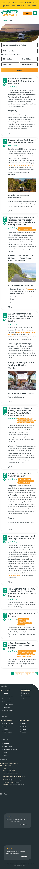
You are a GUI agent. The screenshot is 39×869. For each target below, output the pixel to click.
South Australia (8, 704)
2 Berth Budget (8, 723)
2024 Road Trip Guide (25, 228)
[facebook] (1, 789)
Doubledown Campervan (26, 654)
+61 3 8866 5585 (11, 782)
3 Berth (24, 726)
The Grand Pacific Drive (26, 422)
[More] (10, 133)
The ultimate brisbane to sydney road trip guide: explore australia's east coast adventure (20, 412)
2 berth (24, 723)
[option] (19, 33)
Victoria (6, 693)
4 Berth (6, 729)
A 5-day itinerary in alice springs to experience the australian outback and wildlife (20, 317)
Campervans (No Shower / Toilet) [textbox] (14, 45)
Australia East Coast (25, 418)
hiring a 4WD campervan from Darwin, (20, 165)
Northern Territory (9, 699)
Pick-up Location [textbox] (9, 51)
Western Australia (9, 710)
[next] (36, 673)
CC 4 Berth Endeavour (25, 653)
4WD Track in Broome (25, 623)
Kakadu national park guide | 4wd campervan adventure (22, 141)
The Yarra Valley (24, 482)
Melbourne (29, 289)
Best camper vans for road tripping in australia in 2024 (21, 537)
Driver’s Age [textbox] (7, 64)
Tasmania (7, 707)
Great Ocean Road (24, 479)
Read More (23, 825)
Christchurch (27, 696)
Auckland (26, 693)
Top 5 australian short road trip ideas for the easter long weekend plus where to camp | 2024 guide (22, 221)
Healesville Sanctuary (26, 481)
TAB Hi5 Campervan (24, 656)
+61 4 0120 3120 (14, 784)
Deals (5, 755)
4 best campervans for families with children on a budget (21, 645)
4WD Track (22, 621)
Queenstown (27, 699)
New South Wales (9, 696)
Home (5, 20)
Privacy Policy (8, 746)
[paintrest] (10, 789)
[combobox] (19, 45)
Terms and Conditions (10, 749)
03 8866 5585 (12, 780)
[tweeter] (6, 789)
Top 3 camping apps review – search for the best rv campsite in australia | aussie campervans (22, 592)
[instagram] (14, 789)
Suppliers (6, 743)
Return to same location (11, 55)
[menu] (27, 13)
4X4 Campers (8, 732)
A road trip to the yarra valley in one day (19, 474)
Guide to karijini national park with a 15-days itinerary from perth (22, 81)
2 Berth (6, 726)
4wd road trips (23, 619)
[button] (35, 13)
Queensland (7, 701)
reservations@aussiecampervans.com (14, 776)
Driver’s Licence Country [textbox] (29, 64)
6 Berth (24, 732)
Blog (5, 752)
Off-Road (21, 624)
